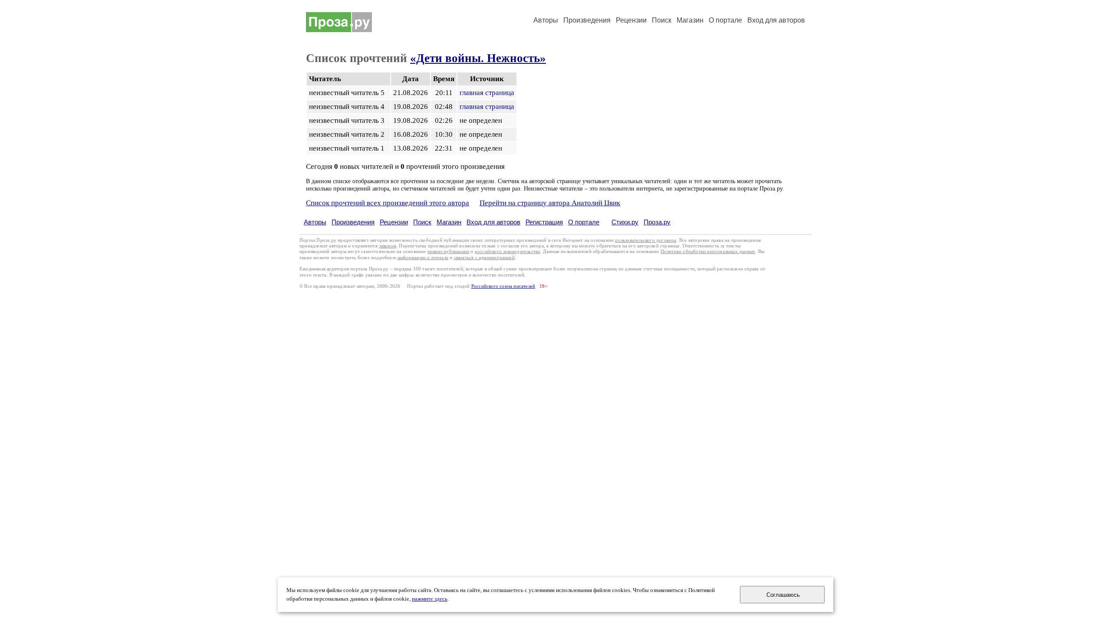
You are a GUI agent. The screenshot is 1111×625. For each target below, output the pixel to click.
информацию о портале (423, 257)
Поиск (661, 20)
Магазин (690, 20)
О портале (583, 222)
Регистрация (544, 222)
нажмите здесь (429, 599)
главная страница (487, 93)
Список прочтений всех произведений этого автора (387, 203)
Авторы (545, 20)
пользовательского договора (645, 240)
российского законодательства (507, 251)
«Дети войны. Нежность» (478, 58)
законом (387, 245)
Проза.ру (657, 222)
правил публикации (448, 251)
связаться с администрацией (484, 257)
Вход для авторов (776, 20)
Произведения (587, 20)
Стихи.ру (624, 222)
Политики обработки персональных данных (708, 251)
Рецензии (631, 20)
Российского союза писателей (503, 286)
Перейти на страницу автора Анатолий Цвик (550, 203)
